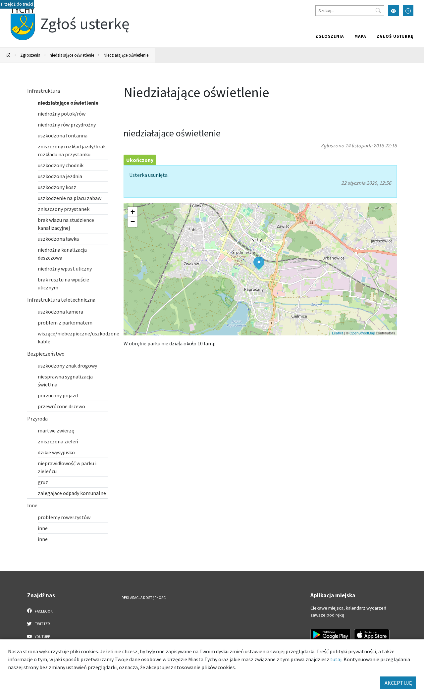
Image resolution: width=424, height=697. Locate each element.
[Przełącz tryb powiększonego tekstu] (408, 10)
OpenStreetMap (362, 332)
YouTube (42, 636)
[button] (258, 263)
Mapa (360, 36)
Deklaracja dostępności (144, 597)
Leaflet (337, 332)
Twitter (42, 624)
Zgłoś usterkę (395, 36)
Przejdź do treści (17, 4)
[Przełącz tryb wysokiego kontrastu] (393, 10)
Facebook (43, 611)
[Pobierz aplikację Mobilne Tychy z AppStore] (372, 635)
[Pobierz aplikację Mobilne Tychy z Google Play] (330, 635)
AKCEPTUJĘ (398, 682)
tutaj (336, 659)
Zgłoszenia (329, 36)
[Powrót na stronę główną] (8, 55)
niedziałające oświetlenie (72, 55)
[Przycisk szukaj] (378, 10)
